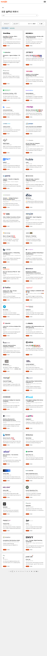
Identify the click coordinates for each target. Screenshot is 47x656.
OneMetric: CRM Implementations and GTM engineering (35, 327)
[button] (12, 39)
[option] (6, 23)
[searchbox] (19, 15)
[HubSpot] (4, 2)
